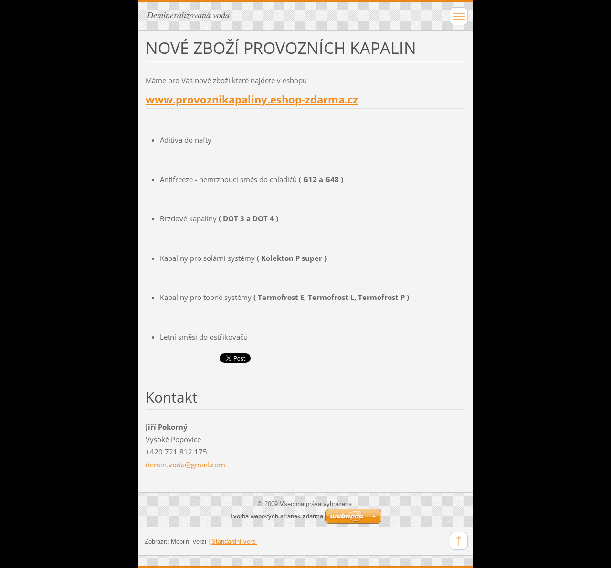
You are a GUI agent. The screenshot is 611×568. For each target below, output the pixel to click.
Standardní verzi (234, 541)
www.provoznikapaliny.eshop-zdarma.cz (252, 99)
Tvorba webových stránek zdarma (276, 516)
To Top (459, 541)
